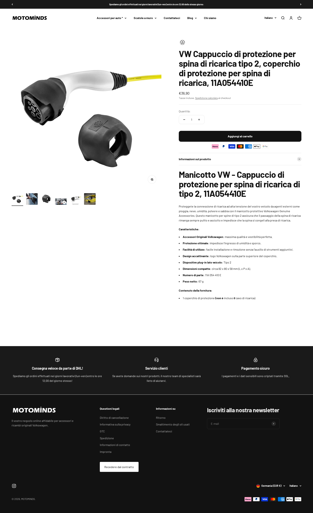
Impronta (105, 451)
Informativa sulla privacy (115, 424)
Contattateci (172, 18)
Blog (190, 18)
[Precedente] (12, 4)
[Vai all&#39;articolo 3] (46, 199)
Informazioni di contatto (115, 444)
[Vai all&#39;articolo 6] (90, 199)
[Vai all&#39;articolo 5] (75, 199)
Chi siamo (210, 18)
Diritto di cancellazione (114, 417)
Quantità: (184, 111)
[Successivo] (300, 4)
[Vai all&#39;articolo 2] (32, 199)
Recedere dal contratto (119, 467)
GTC (102, 431)
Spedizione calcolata (206, 97)
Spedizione (107, 438)
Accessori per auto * (110, 18)
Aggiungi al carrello (240, 136)
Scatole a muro (143, 18)
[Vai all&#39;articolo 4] (61, 202)
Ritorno (161, 417)
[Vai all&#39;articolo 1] (17, 199)
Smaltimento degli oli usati (173, 424)
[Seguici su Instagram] (14, 485)
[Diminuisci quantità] (184, 119)
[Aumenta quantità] (199, 119)
